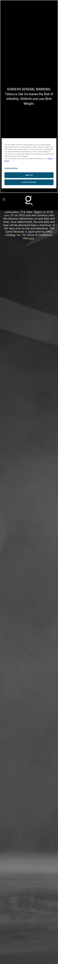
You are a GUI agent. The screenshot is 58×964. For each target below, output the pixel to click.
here (31, 238)
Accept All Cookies (28, 182)
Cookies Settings (11, 168)
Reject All (29, 175)
